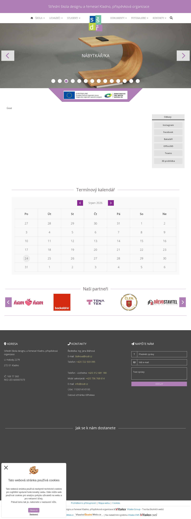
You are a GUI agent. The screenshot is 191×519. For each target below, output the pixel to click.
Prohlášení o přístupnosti (83, 503)
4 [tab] (73, 81)
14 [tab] (138, 81)
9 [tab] (105, 81)
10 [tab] (112, 81)
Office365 (168, 146)
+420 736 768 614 (95, 378)
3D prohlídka (168, 161)
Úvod (9, 108)
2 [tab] (60, 81)
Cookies (116, 503)
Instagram (168, 125)
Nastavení (34, 514)
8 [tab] (99, 81)
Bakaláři (168, 139)
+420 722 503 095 (86, 361)
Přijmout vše (34, 510)
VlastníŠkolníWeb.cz (64, 515)
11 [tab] (118, 81)
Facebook (168, 132)
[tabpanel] (95, 55)
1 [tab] (53, 81)
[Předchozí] (8, 302)
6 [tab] (86, 81)
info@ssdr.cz (82, 383)
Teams (168, 153)
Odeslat (159, 384)
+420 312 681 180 (97, 372)
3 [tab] (66, 81)
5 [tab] (79, 81)
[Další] (182, 302)
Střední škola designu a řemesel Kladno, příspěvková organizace (98, 6)
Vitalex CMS (134, 515)
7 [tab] (92, 81)
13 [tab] (131, 81)
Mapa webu (104, 503)
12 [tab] (125, 81)
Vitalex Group (133, 509)
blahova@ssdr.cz (83, 356)
